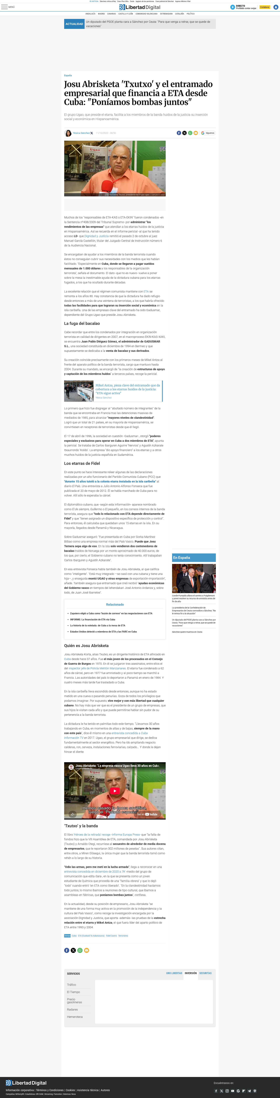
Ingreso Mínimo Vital (182, 1)
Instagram (227, 1091)
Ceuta (132, 1)
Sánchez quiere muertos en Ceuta (187, 632)
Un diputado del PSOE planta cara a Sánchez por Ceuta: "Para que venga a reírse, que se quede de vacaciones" (194, 622)
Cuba (67, 659)
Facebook (216, 1091)
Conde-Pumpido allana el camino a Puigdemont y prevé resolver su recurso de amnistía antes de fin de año (193, 598)
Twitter (221, 1091)
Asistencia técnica (88, 1090)
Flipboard (244, 1091)
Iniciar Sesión (275, 7)
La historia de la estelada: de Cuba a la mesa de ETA (97, 625)
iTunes (255, 1091)
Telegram (249, 1091)
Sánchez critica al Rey (108, 1)
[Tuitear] (184, 133)
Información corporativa (20, 1090)
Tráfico (71, 984)
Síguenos (210, 133)
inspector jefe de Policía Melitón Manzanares (97, 668)
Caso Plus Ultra (122, 1)
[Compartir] (179, 133)
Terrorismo (123, 936)
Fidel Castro (111, 936)
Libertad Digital (110, 1083)
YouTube (232, 1091)
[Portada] (140, 7)
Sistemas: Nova (69, 1094)
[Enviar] (190, 133)
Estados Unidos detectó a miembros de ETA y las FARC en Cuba (103, 631)
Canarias (111, 14)
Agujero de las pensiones (145, 1)
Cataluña (179, 14)
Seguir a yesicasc (91, 133)
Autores (105, 1090)
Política (191, 14)
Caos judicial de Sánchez (165, 1)
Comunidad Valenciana (147, 14)
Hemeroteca (75, 1017)
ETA (146, 291)
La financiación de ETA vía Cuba (92, 619)
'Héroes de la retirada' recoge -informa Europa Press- (107, 834)
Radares (72, 1009)
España (68, 75)
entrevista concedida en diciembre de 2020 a (94, 871)
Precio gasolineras (74, 1001)
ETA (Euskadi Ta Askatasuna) (91, 936)
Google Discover (238, 1091)
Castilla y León (125, 14)
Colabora (264, 7)
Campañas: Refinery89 (15, 1094)
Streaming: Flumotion (53, 1094)
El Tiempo (73, 992)
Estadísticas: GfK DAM (34, 1094)
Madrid (101, 14)
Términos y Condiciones (50, 1090)
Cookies (70, 1090)
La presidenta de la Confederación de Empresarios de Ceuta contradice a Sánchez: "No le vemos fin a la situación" (194, 610)
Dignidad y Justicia (97, 236)
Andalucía (90, 14)
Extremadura (166, 14)
